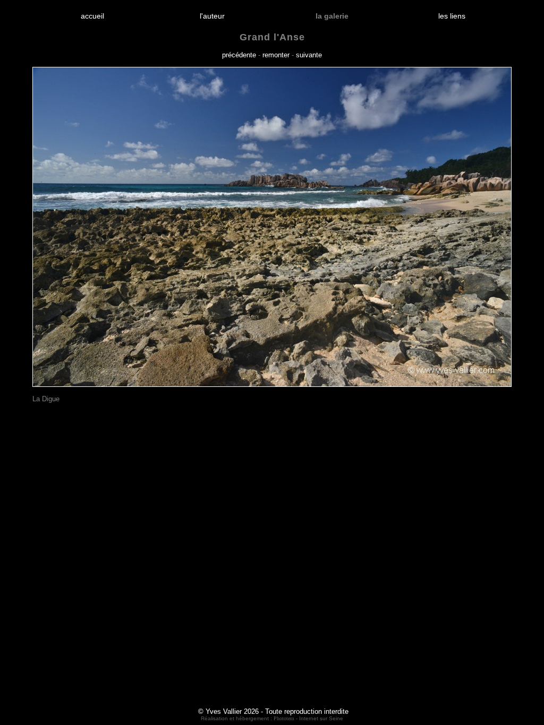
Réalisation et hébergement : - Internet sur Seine (272, 718)
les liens (452, 16)
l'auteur (212, 16)
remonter (276, 55)
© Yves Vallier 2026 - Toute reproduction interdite (273, 711)
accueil (92, 16)
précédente (239, 55)
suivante (309, 55)
